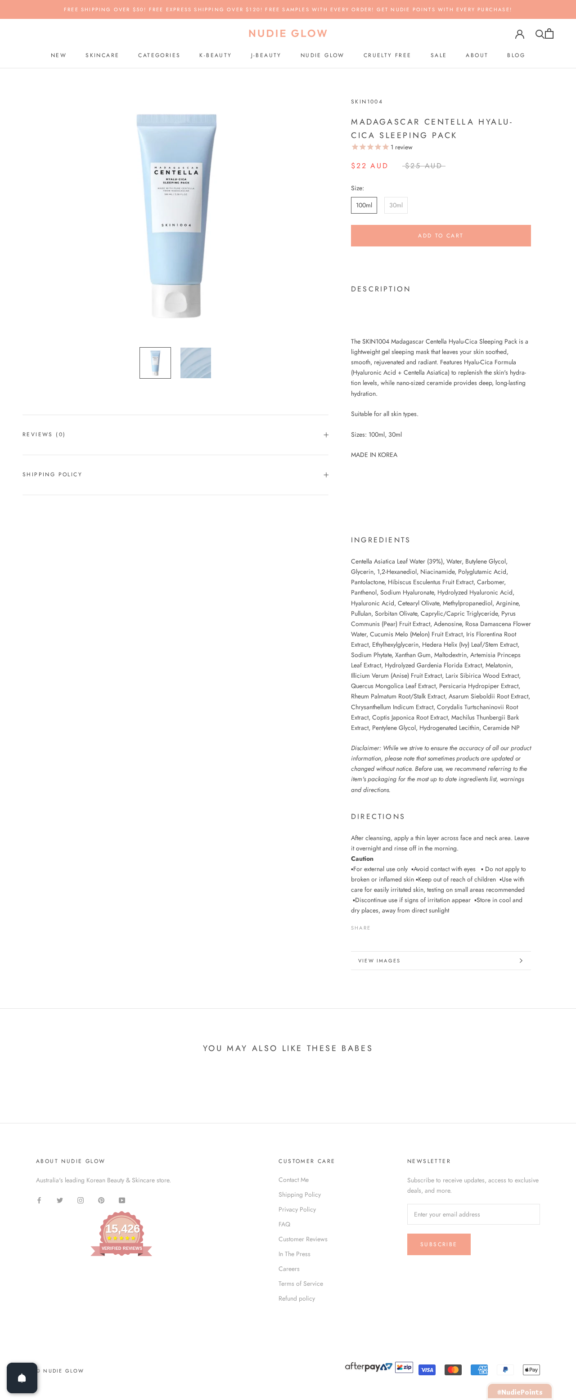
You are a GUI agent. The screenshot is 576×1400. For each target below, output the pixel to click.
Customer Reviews (303, 1239)
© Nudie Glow (60, 1370)
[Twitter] (391, 925)
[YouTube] (122, 1199)
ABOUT (477, 55)
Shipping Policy (52, 474)
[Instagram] (80, 1199)
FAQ (284, 1224)
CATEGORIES (159, 55)
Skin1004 (367, 102)
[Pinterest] (402, 925)
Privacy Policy (297, 1209)
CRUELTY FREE (388, 55)
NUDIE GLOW (323, 55)
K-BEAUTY (215, 55)
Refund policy (297, 1298)
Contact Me (294, 1179)
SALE (439, 55)
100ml (364, 205)
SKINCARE (102, 55)
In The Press (294, 1253)
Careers (289, 1268)
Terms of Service (301, 1283)
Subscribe (439, 1244)
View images (379, 960)
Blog (516, 55)
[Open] (22, 1378)
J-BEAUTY (266, 55)
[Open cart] (549, 33)
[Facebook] (379, 925)
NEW (59, 55)
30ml (396, 205)
